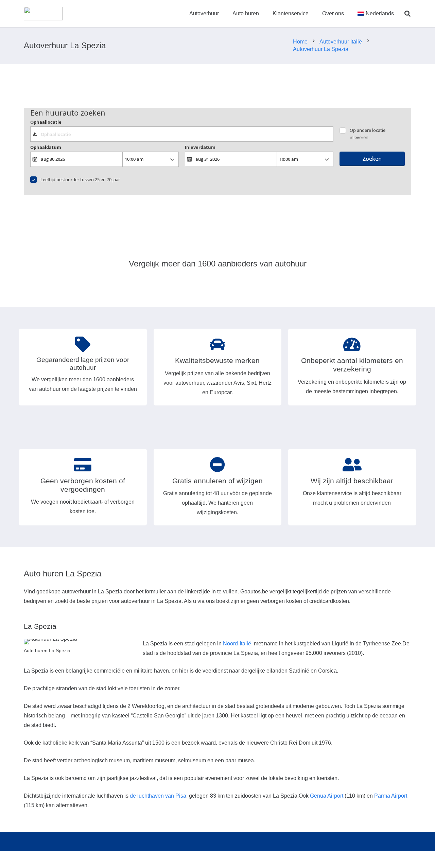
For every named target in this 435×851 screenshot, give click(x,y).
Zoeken (372, 158)
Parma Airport (390, 796)
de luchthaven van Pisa (158, 796)
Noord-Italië (237, 643)
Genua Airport (326, 796)
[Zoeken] (407, 13)
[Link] (43, 13)
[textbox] (181, 133)
